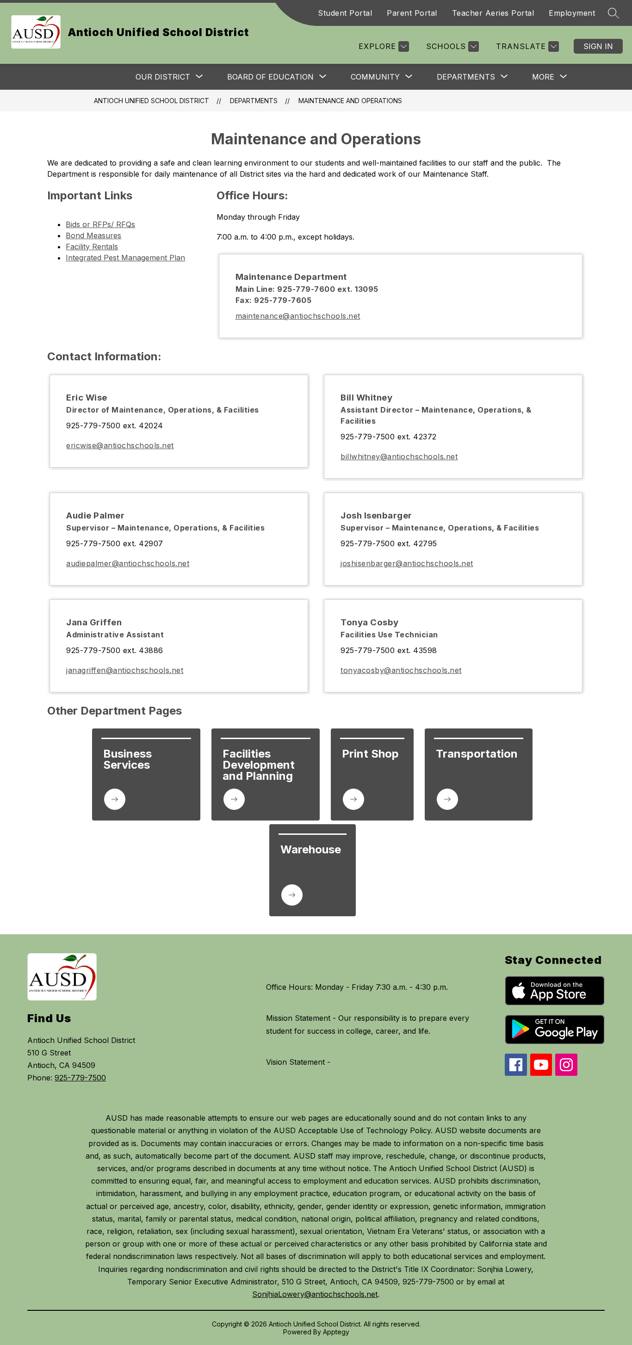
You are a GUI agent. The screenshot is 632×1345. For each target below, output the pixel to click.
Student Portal (345, 13)
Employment (572, 13)
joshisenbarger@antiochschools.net (407, 563)
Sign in (598, 46)
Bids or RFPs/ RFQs (100, 224)
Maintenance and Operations (350, 101)
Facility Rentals (92, 246)
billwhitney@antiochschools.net (399, 456)
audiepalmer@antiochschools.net (127, 563)
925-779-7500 (80, 1077)
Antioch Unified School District (151, 101)
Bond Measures (93, 235)
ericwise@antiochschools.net (120, 445)
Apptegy (336, 1332)
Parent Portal (412, 13)
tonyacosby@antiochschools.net (401, 670)
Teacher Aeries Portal (493, 13)
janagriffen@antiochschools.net (124, 670)
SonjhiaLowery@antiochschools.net (315, 1294)
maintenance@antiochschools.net (297, 316)
